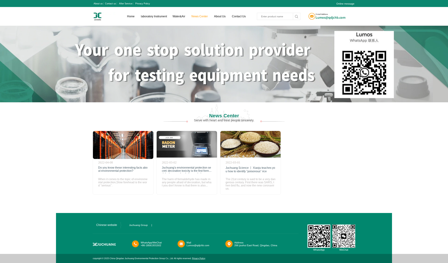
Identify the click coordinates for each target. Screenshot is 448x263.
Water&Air (179, 16)
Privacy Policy (142, 3)
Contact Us (239, 16)
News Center (199, 16)
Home (131, 16)
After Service (125, 3)
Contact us (110, 3)
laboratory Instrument (154, 16)
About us (98, 3)
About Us (220, 16)
